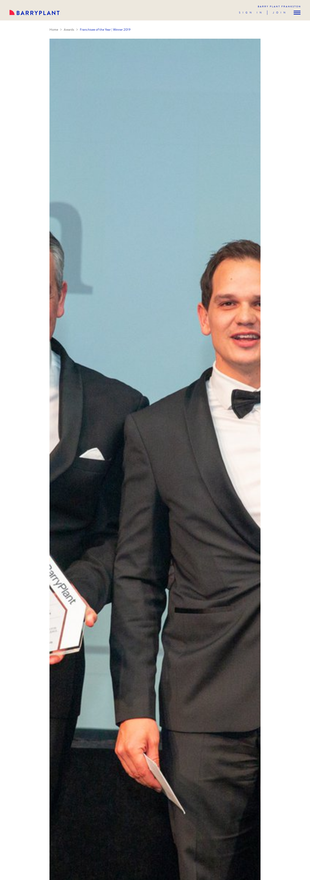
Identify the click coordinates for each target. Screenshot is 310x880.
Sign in (251, 12)
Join (280, 12)
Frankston (279, 6)
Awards (69, 30)
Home (53, 30)
